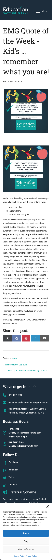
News (14, 358)
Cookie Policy (19, 556)
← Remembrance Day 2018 (15, 365)
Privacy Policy (31, 556)
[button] (47, 506)
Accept (26, 533)
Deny (26, 541)
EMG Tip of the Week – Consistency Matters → (28, 370)
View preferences (26, 549)
